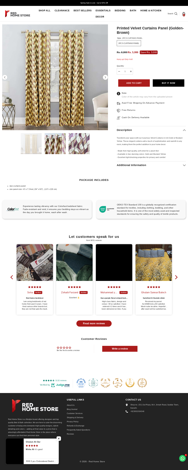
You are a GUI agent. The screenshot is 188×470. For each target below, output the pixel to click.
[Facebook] (11, 445)
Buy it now (168, 83)
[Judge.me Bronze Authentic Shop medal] (105, 383)
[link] (47, 209)
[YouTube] (42, 445)
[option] (55, 77)
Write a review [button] (120, 348)
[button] (4, 77)
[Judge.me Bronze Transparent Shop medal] (117, 383)
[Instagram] (18, 445)
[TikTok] (34, 445)
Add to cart (134, 83)
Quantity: (120, 66)
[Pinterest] (26, 445)
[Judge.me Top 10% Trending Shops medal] (142, 383)
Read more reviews (94, 323)
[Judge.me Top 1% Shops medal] (130, 383)
